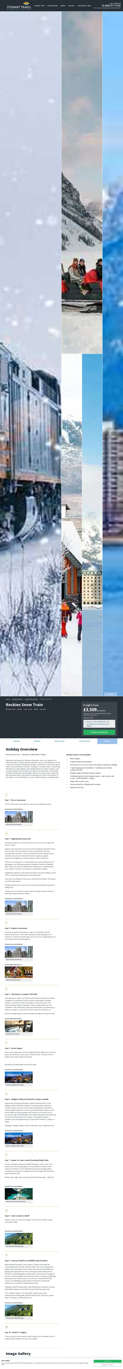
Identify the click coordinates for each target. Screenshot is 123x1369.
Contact (71, 6)
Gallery (110, 694)
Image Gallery (60, 741)
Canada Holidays (17, 699)
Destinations (52, 6)
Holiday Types (39, 6)
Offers (62, 6)
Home (8, 699)
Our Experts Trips (84, 6)
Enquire (107, 741)
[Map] (90, 812)
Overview (16, 741)
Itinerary (37, 741)
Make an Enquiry (99, 732)
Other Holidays (84, 741)
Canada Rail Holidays (31, 699)
